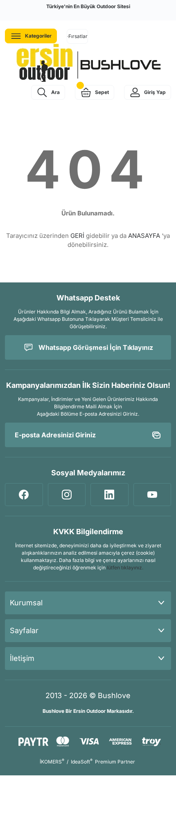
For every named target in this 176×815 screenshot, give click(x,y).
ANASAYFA (144, 236)
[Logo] (88, 63)
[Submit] (156, 435)
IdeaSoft (82, 762)
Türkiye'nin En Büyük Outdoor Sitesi (88, 6)
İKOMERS (52, 762)
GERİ (77, 236)
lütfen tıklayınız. (125, 567)
